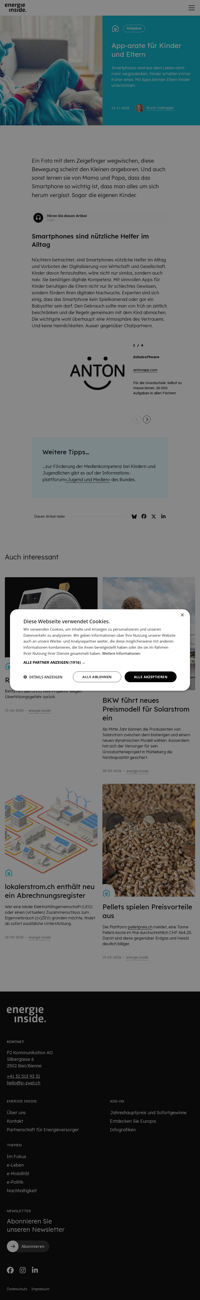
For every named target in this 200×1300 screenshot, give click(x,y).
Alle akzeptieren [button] (150, 676)
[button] (100, 662)
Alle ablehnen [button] (96, 676)
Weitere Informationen (121, 653)
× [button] (182, 615)
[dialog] (100, 650)
